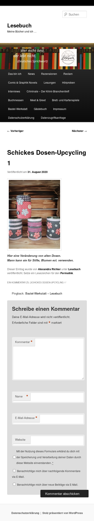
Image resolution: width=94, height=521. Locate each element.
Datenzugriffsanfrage (53, 117)
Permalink (66, 273)
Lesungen (50, 82)
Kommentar (24, 341)
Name (21, 396)
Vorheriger (15, 131)
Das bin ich (14, 73)
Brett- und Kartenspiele (65, 100)
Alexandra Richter (49, 269)
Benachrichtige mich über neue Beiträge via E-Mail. (47, 484)
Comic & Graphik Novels (22, 82)
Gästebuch (40, 109)
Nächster (79, 131)
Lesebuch (19, 25)
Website (20, 439)
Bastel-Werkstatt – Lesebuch (43, 293)
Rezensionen (49, 73)
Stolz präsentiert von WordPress (62, 513)
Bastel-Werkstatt (17, 109)
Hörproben (68, 82)
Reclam (68, 73)
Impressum (59, 109)
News (31, 73)
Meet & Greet (38, 100)
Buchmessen (16, 100)
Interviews (14, 91)
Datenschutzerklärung (21, 117)
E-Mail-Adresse (26, 417)
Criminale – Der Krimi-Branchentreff (48, 91)
